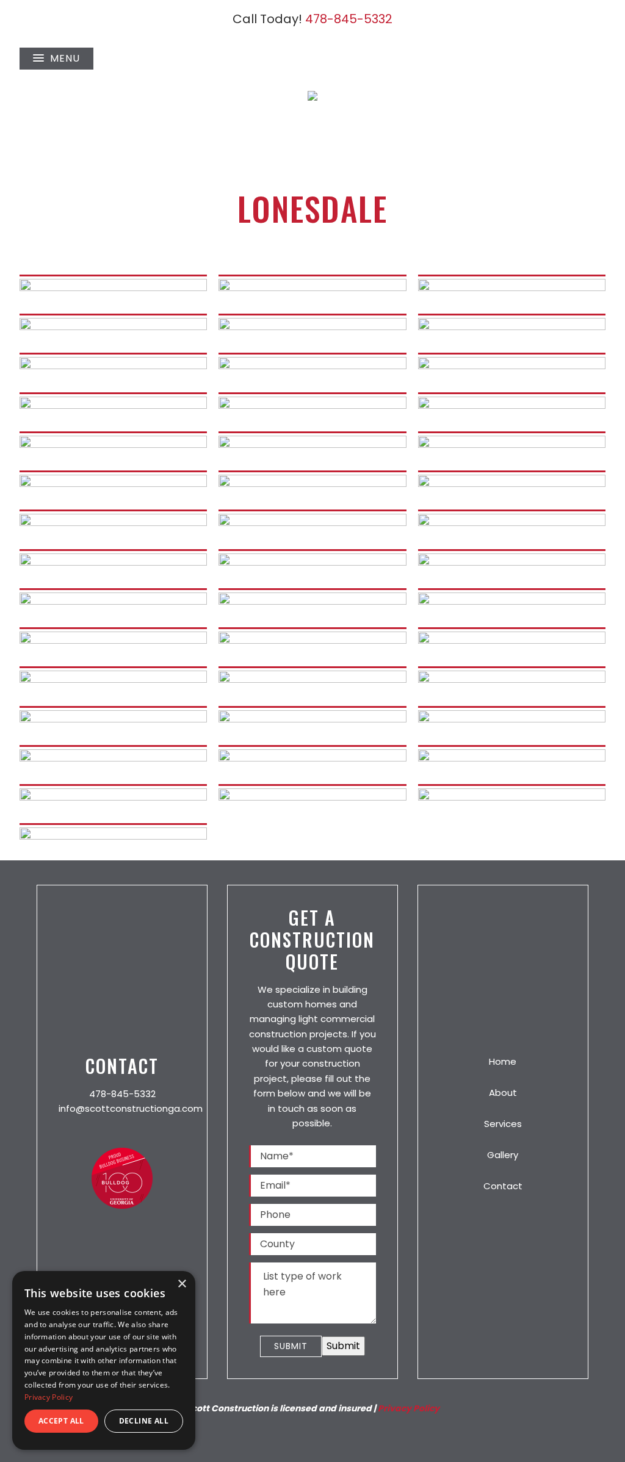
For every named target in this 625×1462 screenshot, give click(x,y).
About (503, 1092)
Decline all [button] (143, 1421)
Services (503, 1123)
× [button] (181, 1284)
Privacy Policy (408, 1408)
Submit (291, 1346)
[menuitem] (122, 1132)
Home (502, 1061)
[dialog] (103, 1360)
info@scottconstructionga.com (131, 1108)
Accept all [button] (61, 1421)
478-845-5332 (348, 18)
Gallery (502, 1154)
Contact (502, 1185)
